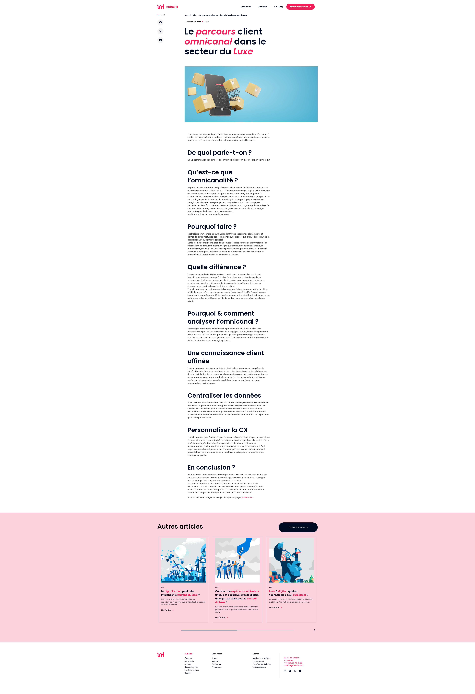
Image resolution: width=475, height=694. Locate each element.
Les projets (189, 661)
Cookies (188, 673)
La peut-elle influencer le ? (180, 593)
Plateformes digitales (262, 664)
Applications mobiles (261, 658)
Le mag (188, 664)
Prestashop (216, 664)
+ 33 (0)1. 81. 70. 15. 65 (293, 663)
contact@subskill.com (293, 665)
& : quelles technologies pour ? (288, 593)
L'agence (246, 6)
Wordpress (216, 667)
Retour (162, 15)
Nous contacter (299, 6)
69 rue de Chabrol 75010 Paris (291, 659)
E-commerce (258, 661)
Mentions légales (192, 670)
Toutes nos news (296, 527)
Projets (263, 6)
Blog (195, 15)
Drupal (214, 658)
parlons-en (246, 497)
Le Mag (278, 6)
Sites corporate (259, 667)
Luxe (206, 21)
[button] (314, 630)
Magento (216, 661)
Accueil (188, 15)
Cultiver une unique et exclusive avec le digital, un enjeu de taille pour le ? (237, 596)
